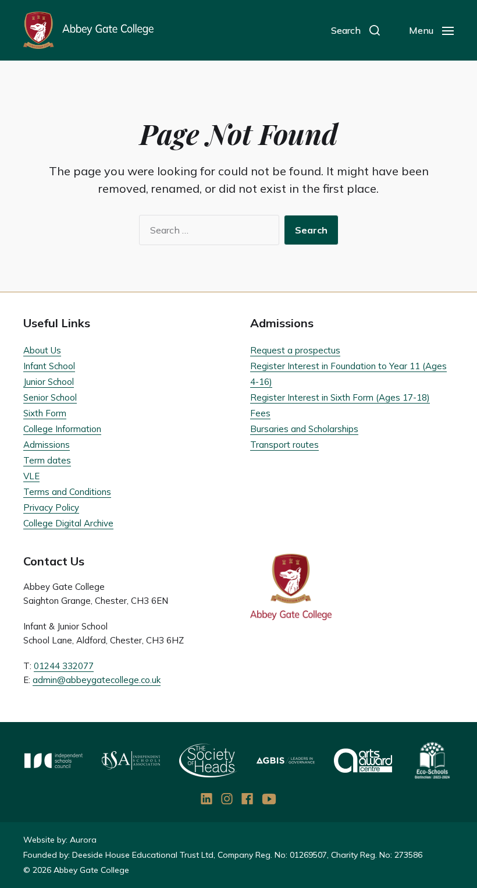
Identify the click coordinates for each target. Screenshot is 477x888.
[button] (355, 30)
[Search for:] (206, 232)
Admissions (46, 444)
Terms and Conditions (67, 491)
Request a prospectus (295, 350)
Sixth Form (44, 413)
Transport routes (284, 444)
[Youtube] (269, 799)
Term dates (47, 460)
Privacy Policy (51, 507)
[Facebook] (247, 799)
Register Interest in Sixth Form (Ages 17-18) (340, 397)
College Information (62, 428)
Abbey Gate (88, 30)
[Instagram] (227, 799)
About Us (42, 350)
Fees (260, 413)
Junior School (48, 381)
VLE (31, 476)
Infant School (49, 366)
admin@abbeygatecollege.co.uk (97, 679)
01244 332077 (64, 665)
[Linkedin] (206, 799)
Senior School (50, 397)
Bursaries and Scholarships (304, 428)
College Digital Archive (68, 523)
